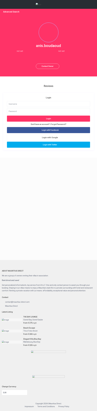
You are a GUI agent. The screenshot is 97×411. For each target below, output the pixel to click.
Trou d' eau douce (30, 331)
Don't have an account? (40, 124)
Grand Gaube (37, 320)
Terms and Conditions (46, 406)
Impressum (29, 406)
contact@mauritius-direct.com (17, 302)
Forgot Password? (58, 124)
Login (48, 118)
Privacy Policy (63, 406)
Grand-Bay (27, 320)
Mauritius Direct (11, 306)
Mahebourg (28, 342)
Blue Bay (36, 342)
